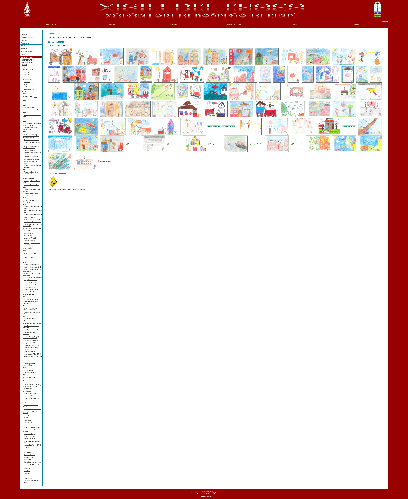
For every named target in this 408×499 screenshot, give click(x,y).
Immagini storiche (29, 62)
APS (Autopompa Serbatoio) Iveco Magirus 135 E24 (32, 337)
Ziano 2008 (27, 231)
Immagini (24, 48)
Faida (25, 425)
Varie (25, 86)
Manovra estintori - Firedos (32, 119)
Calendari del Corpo (30, 372)
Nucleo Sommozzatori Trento (33, 462)
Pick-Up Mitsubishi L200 (31, 345)
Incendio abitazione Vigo (31, 185)
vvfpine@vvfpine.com (206, 496)
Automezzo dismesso (30, 396)
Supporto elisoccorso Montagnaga (30, 128)
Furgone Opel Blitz (29, 343)
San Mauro (27, 471)
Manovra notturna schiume (32, 219)
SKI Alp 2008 (28, 235)
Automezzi (24, 40)
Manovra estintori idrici (31, 253)
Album (24, 65)
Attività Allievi (27, 388)
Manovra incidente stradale (32, 222)
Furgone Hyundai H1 (30, 321)
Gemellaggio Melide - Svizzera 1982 (30, 364)
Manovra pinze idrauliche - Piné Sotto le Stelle (31, 147)
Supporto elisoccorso (30, 280)
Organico (24, 34)
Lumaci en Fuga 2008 (30, 238)
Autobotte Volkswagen (31, 340)
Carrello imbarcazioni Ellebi (32, 330)
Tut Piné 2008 (28, 233)
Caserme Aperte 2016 (30, 107)
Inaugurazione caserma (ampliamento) (30, 302)
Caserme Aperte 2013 (30, 150)
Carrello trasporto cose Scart (33, 323)
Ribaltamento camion (30, 282)
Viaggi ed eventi (29, 89)
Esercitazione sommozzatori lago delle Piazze (32, 124)
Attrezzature (25, 43)
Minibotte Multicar (29, 318)
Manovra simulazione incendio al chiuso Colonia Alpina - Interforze (31, 135)
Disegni (26, 103)
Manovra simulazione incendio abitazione (30, 309)
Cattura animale (29, 294)
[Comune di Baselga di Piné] (377, 17)
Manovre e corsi (29, 84)
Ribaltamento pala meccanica (33, 228)
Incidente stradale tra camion (33, 285)
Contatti (23, 54)
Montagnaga (27, 459)
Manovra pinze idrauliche (31, 157)
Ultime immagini (28, 60)
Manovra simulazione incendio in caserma (30, 256)
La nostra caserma (27, 37)
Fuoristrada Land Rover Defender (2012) (30, 172)
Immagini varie (28, 370)
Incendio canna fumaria (31, 110)
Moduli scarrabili (29, 457)
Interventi (27, 82)
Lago (25, 450)
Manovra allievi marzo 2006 (32, 267)
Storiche (26, 473)
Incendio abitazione (30, 292)
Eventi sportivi (28, 79)
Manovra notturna (29, 217)
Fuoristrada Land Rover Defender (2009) (30, 194)
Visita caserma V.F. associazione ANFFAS (30, 97)
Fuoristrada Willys (29, 351)
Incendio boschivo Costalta (32, 260)
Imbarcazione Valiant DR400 (32, 354)
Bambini (26, 382)
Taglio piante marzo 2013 (31, 159)
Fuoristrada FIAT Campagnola (33, 356)
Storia (23, 32)
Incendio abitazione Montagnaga (29, 201)
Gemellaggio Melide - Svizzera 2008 (30, 247)
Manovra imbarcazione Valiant (33, 214)
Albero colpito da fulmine (31, 140)
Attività (23, 46)
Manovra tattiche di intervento (33, 176)
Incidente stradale (29, 287)
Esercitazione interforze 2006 (33, 277)
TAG (23, 67)
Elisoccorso (27, 420)
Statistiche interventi (27, 51)
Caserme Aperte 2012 (30, 178)
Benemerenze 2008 (30, 240)
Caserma (27, 77)
